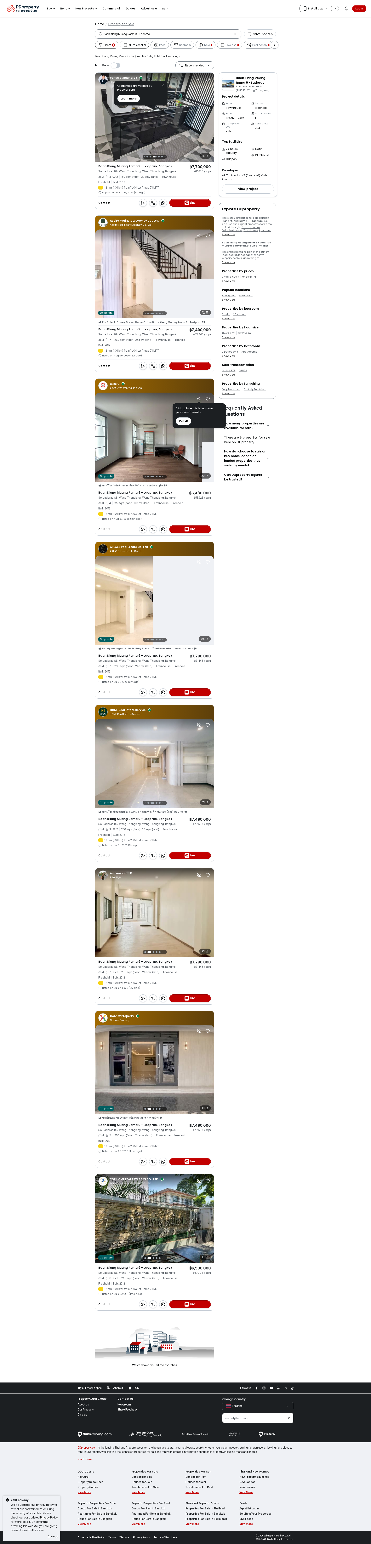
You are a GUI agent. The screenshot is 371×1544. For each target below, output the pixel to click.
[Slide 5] (147, 156)
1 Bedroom (239, 314)
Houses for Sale (142, 1482)
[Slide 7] (155, 156)
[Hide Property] (199, 80)
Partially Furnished (255, 389)
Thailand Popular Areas (202, 1503)
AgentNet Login (249, 1508)
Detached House (232, 230)
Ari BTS (243, 370)
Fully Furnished (231, 389)
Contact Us (125, 1399)
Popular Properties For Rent (151, 1503)
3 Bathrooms (249, 351)
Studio (226, 314)
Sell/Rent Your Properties (255, 1513)
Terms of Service (118, 1537)
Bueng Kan (229, 295)
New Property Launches (254, 1476)
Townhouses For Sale (145, 1487)
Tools (243, 1503)
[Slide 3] (150, 313)
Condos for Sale (142, 1476)
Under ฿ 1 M (249, 276)
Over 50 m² (244, 333)
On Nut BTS (228, 370)
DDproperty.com (87, 1447)
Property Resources (90, 1482)
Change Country (234, 1399)
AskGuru (83, 1476)
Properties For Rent (199, 1471)
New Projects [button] (84, 8)
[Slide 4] (144, 156)
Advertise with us (153, 8)
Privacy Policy (49, 1517)
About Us (83, 1404)
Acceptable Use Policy (91, 1537)
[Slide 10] (164, 156)
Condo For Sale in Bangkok (95, 1508)
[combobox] (168, 34)
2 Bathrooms (230, 351)
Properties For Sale (145, 1471)
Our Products (86, 1409)
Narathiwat (246, 295)
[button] (248, 189)
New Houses (247, 1487)
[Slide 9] (162, 156)
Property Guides (88, 1487)
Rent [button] (63, 8)
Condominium (251, 227)
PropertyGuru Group (92, 1399)
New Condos (247, 1482)
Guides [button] (130, 8)
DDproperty (86, 1471)
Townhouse (250, 230)
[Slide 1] (144, 313)
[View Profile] (125, 79)
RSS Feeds (246, 1518)
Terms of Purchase (165, 1537)
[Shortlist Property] (208, 80)
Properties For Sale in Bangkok (205, 1513)
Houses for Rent (196, 1482)
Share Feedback (127, 1409)
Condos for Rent (196, 1476)
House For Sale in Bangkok (95, 1518)
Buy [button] (49, 8)
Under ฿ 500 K (230, 276)
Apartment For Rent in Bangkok (151, 1513)
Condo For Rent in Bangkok (149, 1508)
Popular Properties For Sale (97, 1503)
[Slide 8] (159, 156)
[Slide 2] (147, 313)
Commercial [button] (111, 8)
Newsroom (124, 1404)
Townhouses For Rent (199, 1487)
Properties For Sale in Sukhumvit (206, 1518)
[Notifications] (347, 8)
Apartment (265, 230)
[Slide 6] (150, 156)
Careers (82, 1414)
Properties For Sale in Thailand (205, 1508)
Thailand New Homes (254, 1471)
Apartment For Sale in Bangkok (97, 1513)
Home (99, 24)
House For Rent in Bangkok (149, 1518)
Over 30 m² (228, 333)
